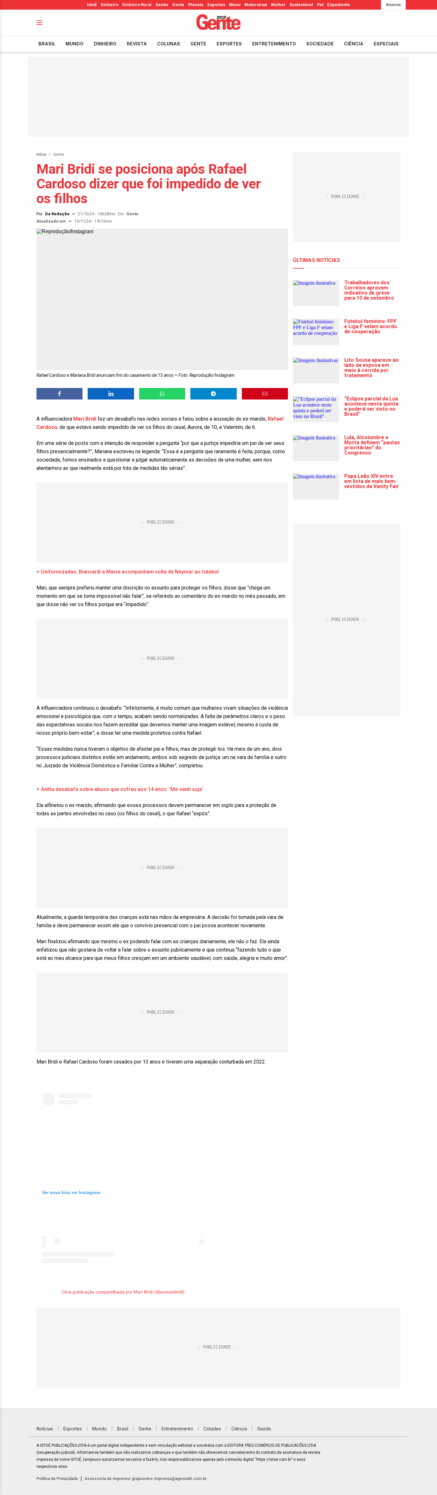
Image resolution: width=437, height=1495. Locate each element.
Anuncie (393, 4)
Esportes (216, 4)
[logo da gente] (218, 22)
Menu (235, 4)
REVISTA (137, 43)
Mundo (74, 43)
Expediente (338, 4)
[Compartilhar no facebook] (59, 393)
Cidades (212, 1428)
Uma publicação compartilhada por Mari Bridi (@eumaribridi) (123, 1291)
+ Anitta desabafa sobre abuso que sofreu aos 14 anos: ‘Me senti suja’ (119, 789)
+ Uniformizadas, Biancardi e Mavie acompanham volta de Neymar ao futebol (127, 572)
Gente (178, 4)
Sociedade (320, 43)
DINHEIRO (105, 43)
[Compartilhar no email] (265, 393)
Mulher (278, 4)
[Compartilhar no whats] (162, 393)
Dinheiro (109, 4)
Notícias (44, 1428)
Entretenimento (274, 43)
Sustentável (301, 4)
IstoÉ (92, 4)
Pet (320, 4)
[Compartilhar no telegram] (213, 393)
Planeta (195, 4)
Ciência (353, 43)
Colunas (168, 43)
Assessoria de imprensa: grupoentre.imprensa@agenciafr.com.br (145, 1478)
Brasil (46, 43)
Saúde (161, 4)
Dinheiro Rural (137, 4)
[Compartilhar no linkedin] (111, 393)
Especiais (386, 43)
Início (41, 154)
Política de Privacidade (57, 1478)
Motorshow (255, 4)
